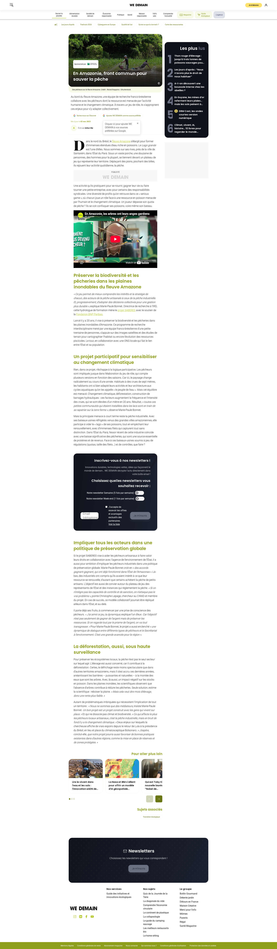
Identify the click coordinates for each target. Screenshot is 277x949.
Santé (130, 15)
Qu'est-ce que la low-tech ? (148, 25)
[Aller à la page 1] (69, 799)
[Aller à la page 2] (71, 799)
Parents (184, 917)
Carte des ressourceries (174, 25)
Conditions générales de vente (89, 946)
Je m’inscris (138, 868)
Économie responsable (106, 15)
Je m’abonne (254, 5)
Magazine (187, 15)
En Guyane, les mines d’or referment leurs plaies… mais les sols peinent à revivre (189, 101)
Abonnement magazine (113, 946)
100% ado (154, 15)
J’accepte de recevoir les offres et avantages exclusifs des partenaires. (117, 516)
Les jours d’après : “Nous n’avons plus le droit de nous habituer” (188, 73)
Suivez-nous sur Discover (86, 116)
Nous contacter (132, 946)
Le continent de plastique (156, 912)
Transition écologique (151, 817)
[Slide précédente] (149, 798)
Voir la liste (114, 524)
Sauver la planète (59, 15)
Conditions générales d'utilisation (173, 946)
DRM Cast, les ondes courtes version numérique (191, 114)
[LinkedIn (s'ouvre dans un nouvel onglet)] (80, 916)
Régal (183, 921)
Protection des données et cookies (203, 946)
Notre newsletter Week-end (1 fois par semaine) (110, 498)
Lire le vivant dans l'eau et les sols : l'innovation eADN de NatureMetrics (84, 785)
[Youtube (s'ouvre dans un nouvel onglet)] (92, 916)
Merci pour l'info (188, 909)
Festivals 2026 (86, 25)
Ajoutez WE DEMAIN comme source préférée (123, 116)
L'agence (219, 15)
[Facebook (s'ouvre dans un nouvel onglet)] (86, 916)
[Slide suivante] (158, 798)
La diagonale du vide (153, 901)
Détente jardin (187, 897)
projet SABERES (126, 310)
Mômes (183, 913)
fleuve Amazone (121, 141)
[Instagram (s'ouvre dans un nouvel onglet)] (75, 916)
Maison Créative (188, 905)
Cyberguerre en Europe (106, 25)
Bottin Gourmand (188, 893)
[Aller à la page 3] (74, 799)
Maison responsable (142, 15)
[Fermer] (138, 123)
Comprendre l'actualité (168, 15)
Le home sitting (151, 935)
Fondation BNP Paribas (89, 314)
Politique (120, 15)
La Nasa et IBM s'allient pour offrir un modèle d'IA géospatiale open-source (122, 785)
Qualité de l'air (126, 25)
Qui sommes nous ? (149, 946)
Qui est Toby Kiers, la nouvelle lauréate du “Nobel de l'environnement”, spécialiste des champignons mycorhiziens (157, 785)
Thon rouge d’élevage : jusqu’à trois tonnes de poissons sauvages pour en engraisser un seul (189, 59)
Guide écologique (205, 15)
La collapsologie (151, 916)
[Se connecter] (266, 5)
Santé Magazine (188, 926)
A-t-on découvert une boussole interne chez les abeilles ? (189, 87)
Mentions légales (67, 946)
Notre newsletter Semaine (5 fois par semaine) (110, 492)
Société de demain (90, 15)
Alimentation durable (74, 15)
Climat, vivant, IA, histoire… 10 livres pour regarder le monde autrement (187, 128)
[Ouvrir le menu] (11, 5)
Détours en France (189, 901)
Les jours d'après (67, 25)
